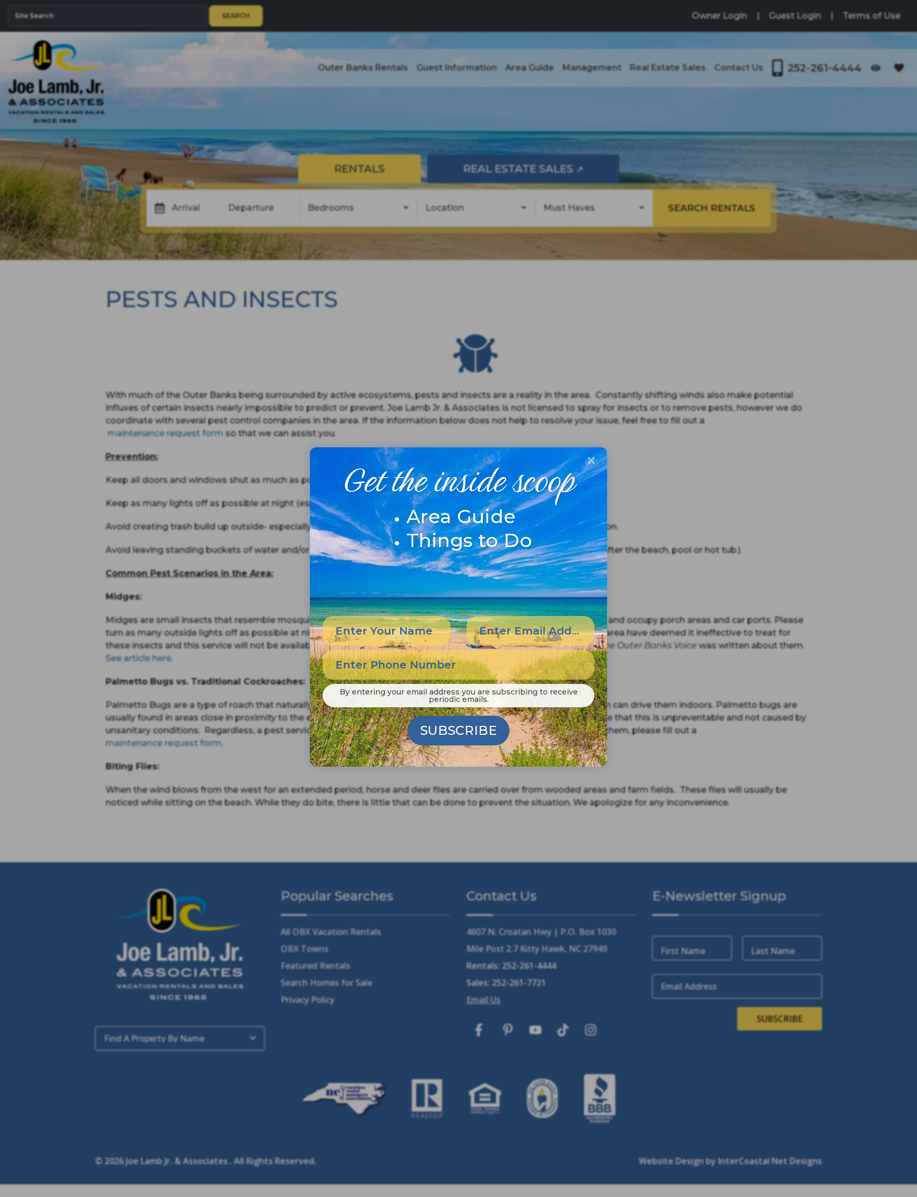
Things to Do (469, 540)
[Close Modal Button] (591, 460)
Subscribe (458, 730)
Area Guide (461, 516)
